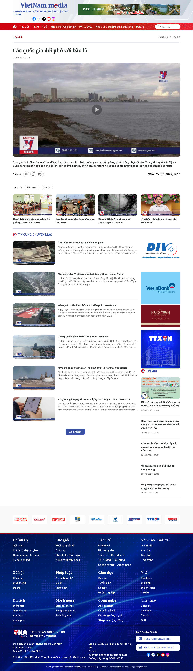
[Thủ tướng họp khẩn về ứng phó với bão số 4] (160, 205)
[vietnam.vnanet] (39, 519)
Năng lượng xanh (65, 610)
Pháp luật (64, 572)
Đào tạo (102, 578)
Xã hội (18, 572)
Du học (102, 587)
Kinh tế (104, 540)
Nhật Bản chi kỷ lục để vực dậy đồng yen (81, 242)
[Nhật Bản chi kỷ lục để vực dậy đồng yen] (34, 253)
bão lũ (47, 187)
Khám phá (19, 620)
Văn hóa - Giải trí (155, 540)
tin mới (151, 371)
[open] (185, 27)
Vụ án (59, 582)
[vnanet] (134, 519)
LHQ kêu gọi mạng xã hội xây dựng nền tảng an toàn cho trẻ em (94, 399)
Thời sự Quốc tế (65, 545)
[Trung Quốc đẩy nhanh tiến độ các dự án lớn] (34, 347)
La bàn (145, 592)
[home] (15, 27)
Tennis (145, 615)
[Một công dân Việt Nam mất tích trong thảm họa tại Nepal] (34, 284)
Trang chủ (163, 37)
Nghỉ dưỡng (20, 610)
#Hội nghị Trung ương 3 (63, 26)
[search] (158, 26)
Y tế (144, 572)
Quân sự (60, 550)
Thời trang (147, 559)
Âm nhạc (146, 550)
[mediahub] (115, 519)
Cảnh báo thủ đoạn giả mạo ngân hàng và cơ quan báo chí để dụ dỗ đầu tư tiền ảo (160, 424)
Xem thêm (75, 431)
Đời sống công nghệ (110, 615)
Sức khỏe (146, 578)
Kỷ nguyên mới (21, 559)
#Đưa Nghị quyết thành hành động (114, 26)
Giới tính (146, 582)
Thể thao (148, 600)
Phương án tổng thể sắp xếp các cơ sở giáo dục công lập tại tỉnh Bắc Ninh (159, 447)
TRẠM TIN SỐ (40, 26)
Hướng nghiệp (106, 592)
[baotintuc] (153, 519)
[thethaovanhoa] (172, 519)
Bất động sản (106, 550)
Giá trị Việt (147, 545)
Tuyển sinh (104, 582)
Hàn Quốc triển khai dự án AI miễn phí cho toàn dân (87, 305)
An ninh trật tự (64, 578)
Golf (143, 620)
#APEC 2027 (85, 26)
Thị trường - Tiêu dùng (111, 559)
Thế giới (17, 36)
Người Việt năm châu (68, 559)
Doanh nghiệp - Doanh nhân (114, 564)
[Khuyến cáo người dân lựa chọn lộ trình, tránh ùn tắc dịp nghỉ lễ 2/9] (160, 388)
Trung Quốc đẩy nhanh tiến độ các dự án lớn (83, 336)
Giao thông (19, 582)
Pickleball (146, 610)
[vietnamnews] (77, 519)
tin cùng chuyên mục (35, 234)
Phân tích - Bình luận (68, 555)
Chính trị (20, 540)
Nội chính (18, 545)
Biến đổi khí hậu (65, 605)
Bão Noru (32, 187)
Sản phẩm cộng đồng (110, 620)
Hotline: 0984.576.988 (157, 639)
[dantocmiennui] (96, 519)
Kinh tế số (104, 545)
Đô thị (16, 587)
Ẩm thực (18, 615)
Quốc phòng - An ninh (26, 555)
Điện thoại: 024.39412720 (159, 647)
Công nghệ (107, 600)
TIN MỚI (24, 26)
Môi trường (65, 600)
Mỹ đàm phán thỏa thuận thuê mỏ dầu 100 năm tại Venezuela (92, 367)
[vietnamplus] (20, 519)
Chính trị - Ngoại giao (25, 550)
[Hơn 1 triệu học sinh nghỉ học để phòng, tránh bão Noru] (32, 205)
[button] (159, 366)
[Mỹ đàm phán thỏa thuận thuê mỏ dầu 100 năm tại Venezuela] (34, 378)
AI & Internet (105, 605)
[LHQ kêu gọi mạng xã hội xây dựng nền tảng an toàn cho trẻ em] (34, 409)
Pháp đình (61, 587)
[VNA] (34, 19)
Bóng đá (146, 605)
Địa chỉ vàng (148, 587)
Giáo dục (105, 572)
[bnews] (58, 519)
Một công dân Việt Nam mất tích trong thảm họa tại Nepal (90, 274)
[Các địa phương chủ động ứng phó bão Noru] (75, 205)
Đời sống (18, 578)
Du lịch (19, 600)
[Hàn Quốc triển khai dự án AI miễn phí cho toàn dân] (34, 315)
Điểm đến (18, 605)
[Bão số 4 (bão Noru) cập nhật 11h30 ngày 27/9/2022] (117, 205)
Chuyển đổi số (106, 610)
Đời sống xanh (64, 615)
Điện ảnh (146, 555)
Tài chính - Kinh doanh (111, 555)
